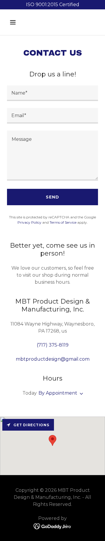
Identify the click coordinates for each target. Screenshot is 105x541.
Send (52, 197)
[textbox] (52, 93)
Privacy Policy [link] (29, 222)
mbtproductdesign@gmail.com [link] (53, 359)
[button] (17, 22)
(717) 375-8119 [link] (53, 345)
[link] (53, 526)
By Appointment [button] (57, 393)
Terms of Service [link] (63, 222)
